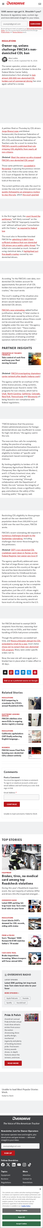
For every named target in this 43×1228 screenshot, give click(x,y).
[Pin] (35, 672)
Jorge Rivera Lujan (10, 131)
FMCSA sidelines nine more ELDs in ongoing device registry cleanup (12, 721)
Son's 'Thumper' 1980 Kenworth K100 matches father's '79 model (13, 941)
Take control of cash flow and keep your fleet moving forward (13, 360)
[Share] (17, 672)
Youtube (26, 998)
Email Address (10, 793)
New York (6, 396)
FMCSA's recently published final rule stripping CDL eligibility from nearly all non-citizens (19, 149)
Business (6, 747)
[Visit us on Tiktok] (29, 1164)
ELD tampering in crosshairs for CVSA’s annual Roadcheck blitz (12, 703)
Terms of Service (18, 32)
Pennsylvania (17, 396)
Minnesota (32, 396)
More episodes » (12, 993)
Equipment (6, 873)
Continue (12, 804)
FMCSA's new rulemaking (13, 310)
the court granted (31, 194)
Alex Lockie (13, 58)
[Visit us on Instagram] (24, 1164)
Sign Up (8, 1153)
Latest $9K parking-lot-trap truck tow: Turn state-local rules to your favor (14, 906)
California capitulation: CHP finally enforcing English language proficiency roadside (12, 736)
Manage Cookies (21, 1210)
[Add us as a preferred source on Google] (11, 672)
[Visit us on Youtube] (19, 1164)
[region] (21, 1207)
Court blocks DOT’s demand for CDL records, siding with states (13, 923)
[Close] (40, 1189)
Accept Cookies (21, 1224)
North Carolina (14, 393)
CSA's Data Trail (9, 953)
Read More (13, 1063)
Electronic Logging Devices (10, 715)
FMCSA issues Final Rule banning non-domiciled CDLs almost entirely (13, 753)
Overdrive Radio (9, 900)
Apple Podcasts (12, 998)
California (26, 393)
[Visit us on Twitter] (8, 1164)
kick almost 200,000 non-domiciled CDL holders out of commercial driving (19, 78)
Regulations (9, 41)
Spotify (9, 1003)
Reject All (21, 1217)
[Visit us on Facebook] (3, 1164)
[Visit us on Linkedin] (13, 1164)
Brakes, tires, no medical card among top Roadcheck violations (20, 879)
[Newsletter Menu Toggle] (39, 3)
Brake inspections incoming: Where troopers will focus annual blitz (14, 958)
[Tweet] (29, 672)
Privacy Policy (5, 32)
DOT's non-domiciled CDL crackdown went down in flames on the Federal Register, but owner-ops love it (19, 552)
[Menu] (3, 3)
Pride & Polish (8, 935)
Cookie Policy (25, 1206)
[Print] (5, 672)
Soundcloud (21, 1003)
